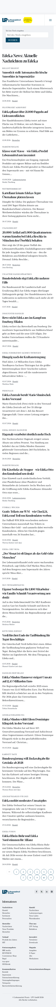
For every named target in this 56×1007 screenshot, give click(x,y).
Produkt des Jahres (9, 940)
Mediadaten (33, 958)
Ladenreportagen (19, 179)
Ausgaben (32, 950)
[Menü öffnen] (50, 20)
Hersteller (16, 140)
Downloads (33, 942)
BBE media (6, 950)
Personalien (6, 918)
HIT (3, 942)
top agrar (5, 961)
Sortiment (6, 916)
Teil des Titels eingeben (15, 30)
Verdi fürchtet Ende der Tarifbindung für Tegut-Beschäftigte (26, 635)
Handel (15, 101)
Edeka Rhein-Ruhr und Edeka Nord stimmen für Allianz (20, 836)
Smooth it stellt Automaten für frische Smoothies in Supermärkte (24, 73)
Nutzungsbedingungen (10, 980)
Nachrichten (34, 910)
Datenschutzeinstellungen (39, 969)
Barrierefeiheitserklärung (12, 986)
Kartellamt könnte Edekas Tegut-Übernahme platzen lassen (21, 193)
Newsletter (33, 940)
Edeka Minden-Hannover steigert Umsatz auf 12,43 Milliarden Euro (27, 677)
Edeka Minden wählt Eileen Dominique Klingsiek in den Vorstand (25, 719)
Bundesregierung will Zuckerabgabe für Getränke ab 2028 (26, 759)
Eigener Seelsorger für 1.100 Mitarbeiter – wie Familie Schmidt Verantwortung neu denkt (26, 591)
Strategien (16, 265)
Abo (30, 956)
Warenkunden (34, 918)
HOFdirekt (6, 964)
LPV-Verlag (33, 926)
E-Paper (32, 953)
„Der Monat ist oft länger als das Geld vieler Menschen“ (28, 554)
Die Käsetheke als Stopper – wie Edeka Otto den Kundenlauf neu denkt (27, 470)
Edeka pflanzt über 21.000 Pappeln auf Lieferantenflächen (25, 112)
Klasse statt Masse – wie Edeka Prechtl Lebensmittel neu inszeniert (25, 151)
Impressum (6, 975)
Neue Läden (33, 916)
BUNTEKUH (6, 953)
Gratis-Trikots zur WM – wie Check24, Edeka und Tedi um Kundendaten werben (26, 512)
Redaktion (33, 929)
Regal (4, 958)
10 (44, 877)
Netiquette (6, 983)
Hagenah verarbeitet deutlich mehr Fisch (26, 432)
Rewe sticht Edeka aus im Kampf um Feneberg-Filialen (24, 318)
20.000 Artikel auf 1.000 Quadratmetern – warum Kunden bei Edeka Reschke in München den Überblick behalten (27, 235)
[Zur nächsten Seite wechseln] (51, 877)
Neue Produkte (8, 929)
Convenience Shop (9, 956)
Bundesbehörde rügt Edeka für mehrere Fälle (25, 278)
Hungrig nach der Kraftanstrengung (24, 355)
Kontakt (5, 972)
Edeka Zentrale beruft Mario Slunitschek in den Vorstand (26, 395)
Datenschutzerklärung (10, 977)
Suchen (12, 39)
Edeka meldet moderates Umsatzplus (24, 799)
